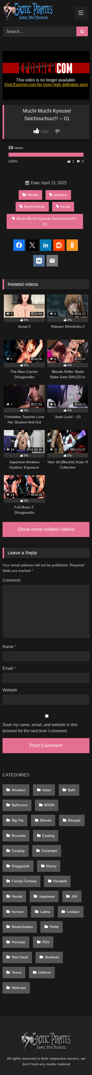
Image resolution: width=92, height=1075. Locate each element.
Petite (54, 927)
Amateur (19, 790)
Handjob (60, 881)
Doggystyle (21, 866)
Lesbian (73, 912)
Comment (11, 580)
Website (10, 690)
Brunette (19, 836)
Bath (71, 790)
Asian (46, 790)
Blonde (45, 820)
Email (9, 668)
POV (46, 942)
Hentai (33, 195)
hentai (65, 206)
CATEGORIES (16, 775)
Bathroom (20, 805)
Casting (48, 836)
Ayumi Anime (34, 206)
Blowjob (74, 820)
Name (9, 646)
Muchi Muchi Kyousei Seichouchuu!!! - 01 (47, 221)
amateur (60, 195)
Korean (18, 912)
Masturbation (22, 927)
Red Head (20, 957)
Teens (16, 972)
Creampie (49, 851)
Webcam (19, 988)
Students (52, 957)
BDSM (49, 805)
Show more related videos (46, 529)
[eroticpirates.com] (38, 12)
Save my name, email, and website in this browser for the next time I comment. (40, 728)
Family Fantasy (24, 881)
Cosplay (18, 851)
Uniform (44, 972)
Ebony (51, 866)
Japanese (47, 896)
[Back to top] (76, 1060)
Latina (45, 912)
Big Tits (18, 820)
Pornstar (19, 942)
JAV (74, 896)
